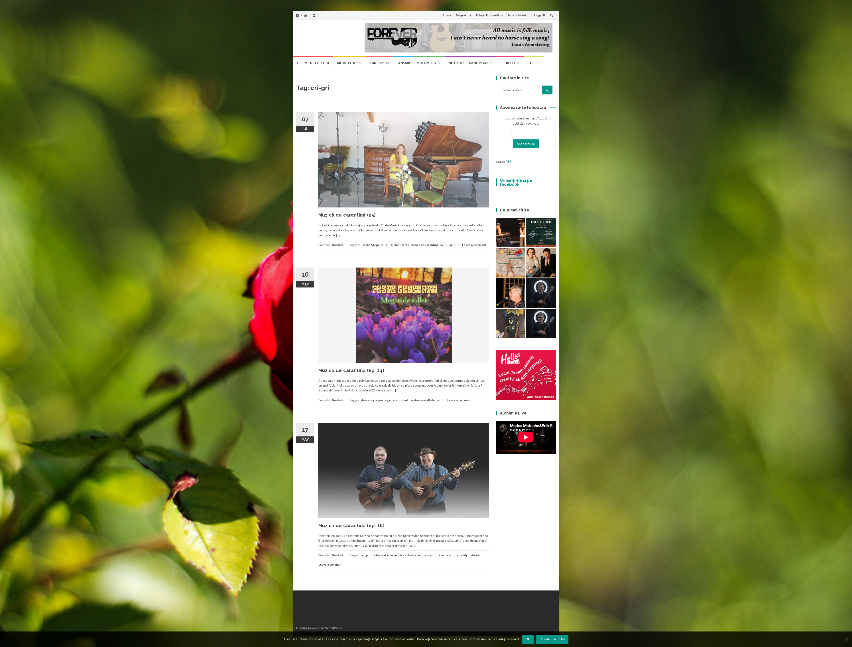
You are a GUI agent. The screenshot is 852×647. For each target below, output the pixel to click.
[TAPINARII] (541, 293)
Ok (528, 639)
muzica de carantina (424, 245)
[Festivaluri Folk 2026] (510, 232)
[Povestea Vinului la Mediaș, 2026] (510, 323)
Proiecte (508, 63)
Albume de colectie (313, 63)
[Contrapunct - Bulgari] (541, 323)
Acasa (446, 15)
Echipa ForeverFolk (489, 15)
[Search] (547, 90)
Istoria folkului (518, 15)
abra (364, 400)
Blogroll (539, 15)
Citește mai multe (552, 639)
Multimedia (427, 63)
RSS (508, 161)
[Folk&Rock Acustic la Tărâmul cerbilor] (541, 232)
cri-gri (385, 245)
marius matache (382, 555)
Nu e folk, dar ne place (469, 63)
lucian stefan (400, 245)
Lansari (403, 63)
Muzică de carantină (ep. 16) (351, 525)
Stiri (531, 63)
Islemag (302, 628)
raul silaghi (447, 245)
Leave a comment (474, 245)
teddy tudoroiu (470, 555)
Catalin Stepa (370, 245)
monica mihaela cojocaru (411, 555)
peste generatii (389, 400)
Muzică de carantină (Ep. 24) (351, 370)
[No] (846, 639)
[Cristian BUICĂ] (510, 293)
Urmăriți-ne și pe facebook (516, 182)
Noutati (337, 245)
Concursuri (380, 63)
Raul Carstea (411, 400)
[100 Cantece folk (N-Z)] (541, 263)
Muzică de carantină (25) (347, 215)
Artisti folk (347, 63)
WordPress (333, 628)
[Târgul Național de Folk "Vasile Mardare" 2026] (510, 263)
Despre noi (463, 15)
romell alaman (430, 400)
